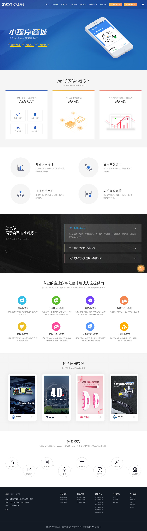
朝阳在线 (115, 497)
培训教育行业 (99, 509)
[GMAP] (91, 527)
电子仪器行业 (99, 507)
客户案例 (73, 4)
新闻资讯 (83, 4)
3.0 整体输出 (63, 502)
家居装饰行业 (99, 499)
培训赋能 (116, 494)
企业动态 (132, 504)
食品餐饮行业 (99, 512)
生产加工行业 (99, 502)
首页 (46, 4)
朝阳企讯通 (93, 4)
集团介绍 (132, 497)
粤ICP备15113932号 (76, 527)
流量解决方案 (81, 497)
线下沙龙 (115, 499)
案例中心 (98, 494)
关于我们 (133, 494)
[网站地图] (86, 527)
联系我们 (103, 4)
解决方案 (64, 4)
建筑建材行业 (99, 497)
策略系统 (115, 502)
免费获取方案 (130, 4)
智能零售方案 (81, 502)
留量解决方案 (81, 499)
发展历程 (132, 499)
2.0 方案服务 (63, 499)
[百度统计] (98, 527)
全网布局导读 (115, 4)
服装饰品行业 (99, 504)
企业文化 (132, 502)
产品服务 (55, 4)
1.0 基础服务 (63, 497)
